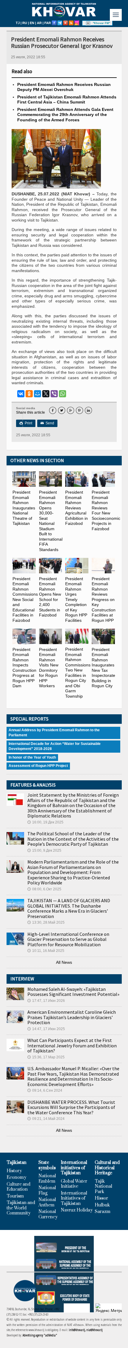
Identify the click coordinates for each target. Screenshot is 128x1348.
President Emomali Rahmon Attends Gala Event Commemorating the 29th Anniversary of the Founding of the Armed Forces (65, 114)
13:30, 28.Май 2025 (46, 922)
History (14, 1171)
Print (25, 423)
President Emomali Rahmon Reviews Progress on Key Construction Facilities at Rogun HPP (103, 599)
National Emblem (47, 1178)
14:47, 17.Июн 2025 (46, 1029)
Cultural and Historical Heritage (107, 1168)
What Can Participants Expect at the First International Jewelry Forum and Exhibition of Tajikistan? (72, 1045)
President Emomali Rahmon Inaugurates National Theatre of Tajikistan (24, 508)
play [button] (88, 23)
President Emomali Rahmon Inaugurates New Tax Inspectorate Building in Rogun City (103, 667)
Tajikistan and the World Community (21, 1208)
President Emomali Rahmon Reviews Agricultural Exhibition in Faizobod (76, 508)
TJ (18, 23)
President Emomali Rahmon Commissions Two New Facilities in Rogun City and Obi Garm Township (77, 673)
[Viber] (54, 393)
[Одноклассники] (29, 393)
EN (32, 23)
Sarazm (102, 1211)
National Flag (47, 1190)
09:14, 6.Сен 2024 (44, 1090)
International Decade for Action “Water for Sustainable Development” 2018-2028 (55, 746)
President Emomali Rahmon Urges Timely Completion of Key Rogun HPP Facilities (76, 599)
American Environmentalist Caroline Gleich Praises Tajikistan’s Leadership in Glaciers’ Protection (71, 1017)
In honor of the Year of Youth (32, 757)
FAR (47, 23)
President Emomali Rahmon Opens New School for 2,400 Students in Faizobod (50, 596)
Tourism (15, 1196)
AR (39, 23)
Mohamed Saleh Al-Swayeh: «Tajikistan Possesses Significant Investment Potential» (73, 991)
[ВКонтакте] (20, 393)
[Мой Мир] (37, 393)
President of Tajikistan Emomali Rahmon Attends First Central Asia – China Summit (66, 100)
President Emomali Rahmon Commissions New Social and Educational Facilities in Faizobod (25, 599)
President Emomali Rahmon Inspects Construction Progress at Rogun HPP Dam (24, 667)
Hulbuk (102, 1205)
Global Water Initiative (74, 1184)
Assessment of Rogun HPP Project (38, 766)
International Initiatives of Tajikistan (74, 1198)
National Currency (48, 1214)
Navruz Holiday (77, 1210)
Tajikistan (16, 1162)
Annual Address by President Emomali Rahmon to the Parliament (54, 732)
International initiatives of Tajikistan (74, 1168)
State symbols (47, 1165)
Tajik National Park (103, 1187)
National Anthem (47, 1202)
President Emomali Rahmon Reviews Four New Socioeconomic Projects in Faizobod (106, 510)
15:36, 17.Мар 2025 (46, 1057)
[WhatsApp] (62, 393)
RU (24, 23)
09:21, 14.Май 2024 (46, 1119)
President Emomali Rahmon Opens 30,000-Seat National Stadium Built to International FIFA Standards (51, 521)
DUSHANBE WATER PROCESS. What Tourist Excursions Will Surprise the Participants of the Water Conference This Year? (71, 1107)
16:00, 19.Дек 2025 (45, 822)
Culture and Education (18, 1187)
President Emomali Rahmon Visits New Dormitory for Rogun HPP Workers (48, 667)
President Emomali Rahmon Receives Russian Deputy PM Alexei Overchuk (64, 87)
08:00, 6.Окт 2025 (44, 889)
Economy (16, 1177)
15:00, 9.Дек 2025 (44, 850)
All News (64, 962)
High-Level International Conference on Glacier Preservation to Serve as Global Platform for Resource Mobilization (68, 939)
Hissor (101, 1198)
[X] (45, 393)
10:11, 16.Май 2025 (45, 951)
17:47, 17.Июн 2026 (46, 1001)
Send (47, 423)
